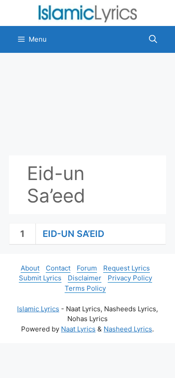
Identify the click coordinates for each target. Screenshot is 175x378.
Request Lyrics (126, 268)
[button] (153, 39)
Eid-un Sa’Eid (73, 233)
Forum (87, 268)
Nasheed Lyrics (128, 329)
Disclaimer (84, 278)
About (30, 268)
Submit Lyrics (40, 278)
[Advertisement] (87, 104)
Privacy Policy (130, 278)
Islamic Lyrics (38, 309)
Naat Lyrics (78, 329)
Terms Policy (85, 288)
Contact (58, 268)
